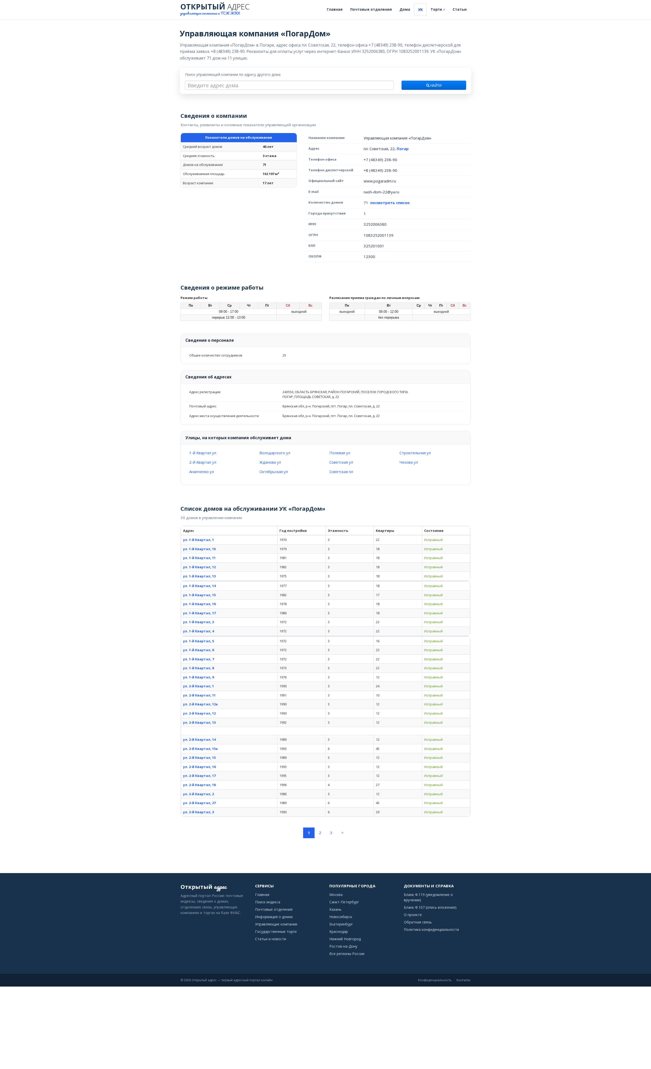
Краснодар (338, 931)
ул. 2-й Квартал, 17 (199, 775)
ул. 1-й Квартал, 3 (198, 622)
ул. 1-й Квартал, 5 (198, 641)
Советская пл (341, 471)
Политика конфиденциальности (431, 929)
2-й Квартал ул (202, 462)
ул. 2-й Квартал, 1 (198, 686)
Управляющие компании (276, 924)
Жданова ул (270, 462)
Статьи (460, 9)
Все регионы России (346, 953)
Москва (336, 894)
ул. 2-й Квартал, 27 (199, 803)
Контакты (463, 980)
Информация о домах (274, 916)
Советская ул (341, 462)
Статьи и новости (270, 938)
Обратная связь (418, 922)
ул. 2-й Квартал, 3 (198, 812)
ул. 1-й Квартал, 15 (199, 595)
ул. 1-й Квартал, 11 (199, 557)
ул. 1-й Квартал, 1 (198, 539)
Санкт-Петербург (344, 902)
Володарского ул (274, 452)
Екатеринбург (341, 924)
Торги (438, 9)
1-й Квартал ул (202, 452)
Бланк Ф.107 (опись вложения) (430, 907)
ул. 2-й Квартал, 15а (200, 748)
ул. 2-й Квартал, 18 (199, 784)
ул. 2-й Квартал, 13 (199, 722)
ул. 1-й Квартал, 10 (199, 549)
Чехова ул (409, 462)
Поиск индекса (267, 902)
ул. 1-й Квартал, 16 (199, 604)
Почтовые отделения (371, 9)
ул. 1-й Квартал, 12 (199, 567)
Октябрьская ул (273, 471)
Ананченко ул (201, 471)
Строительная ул (415, 452)
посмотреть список (390, 202)
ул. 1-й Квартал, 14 (199, 585)
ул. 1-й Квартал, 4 (198, 631)
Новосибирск (340, 916)
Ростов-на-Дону (343, 946)
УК (420, 9)
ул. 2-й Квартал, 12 (199, 713)
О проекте (413, 914)
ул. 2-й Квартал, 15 (199, 757)
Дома (405, 9)
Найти (435, 86)
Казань (335, 909)
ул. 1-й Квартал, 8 (198, 668)
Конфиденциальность (435, 980)
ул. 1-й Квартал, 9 (198, 677)
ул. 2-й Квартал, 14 (199, 739)
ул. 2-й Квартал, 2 (198, 794)
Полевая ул (339, 452)
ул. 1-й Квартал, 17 (199, 613)
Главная (335, 9)
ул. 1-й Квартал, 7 (198, 659)
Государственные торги (276, 931)
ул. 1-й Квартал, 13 (199, 576)
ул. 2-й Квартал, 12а (200, 704)
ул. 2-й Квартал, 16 (199, 766)
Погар (403, 148)
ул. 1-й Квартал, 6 (198, 650)
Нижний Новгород (345, 938)
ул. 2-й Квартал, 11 (199, 695)
